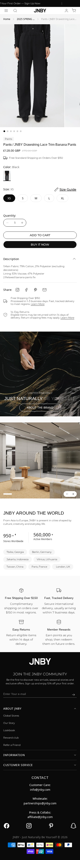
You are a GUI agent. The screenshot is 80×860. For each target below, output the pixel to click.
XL (62, 198)
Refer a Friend (12, 744)
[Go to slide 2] (7, 131)
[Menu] (6, 11)
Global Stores (11, 715)
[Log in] (66, 11)
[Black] (7, 176)
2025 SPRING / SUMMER (25, 19)
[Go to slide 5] (17, 131)
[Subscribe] (73, 694)
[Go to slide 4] (14, 131)
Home (6, 19)
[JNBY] (40, 10)
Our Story (9, 722)
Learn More (38, 303)
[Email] (44, 290)
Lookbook (9, 730)
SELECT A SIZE (40, 854)
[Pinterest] (35, 290)
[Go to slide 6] (21, 131)
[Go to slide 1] (4, 131)
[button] (15, 11)
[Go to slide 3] (11, 131)
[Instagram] (17, 290)
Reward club (11, 737)
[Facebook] (26, 290)
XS (9, 198)
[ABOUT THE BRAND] (40, 374)
